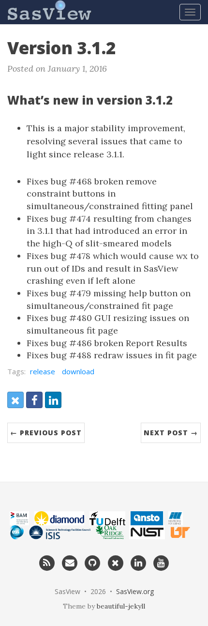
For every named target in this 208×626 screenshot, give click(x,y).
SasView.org (135, 591)
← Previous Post (46, 432)
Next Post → (171, 432)
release (42, 371)
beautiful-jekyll (121, 606)
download (78, 371)
